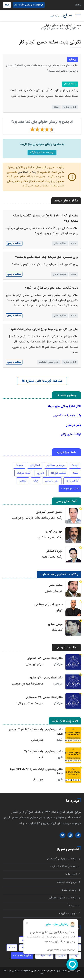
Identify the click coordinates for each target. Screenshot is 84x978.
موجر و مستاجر (56, 465)
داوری (40, 473)
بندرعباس (37, 740)
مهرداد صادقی (54, 551)
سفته (56, 107)
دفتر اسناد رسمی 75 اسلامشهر (44, 697)
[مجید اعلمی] (73, 589)
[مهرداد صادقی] (73, 554)
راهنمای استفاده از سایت (63, 867)
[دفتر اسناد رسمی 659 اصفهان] (73, 662)
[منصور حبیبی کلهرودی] (73, 515)
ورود (7, 5)
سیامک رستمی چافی (29, 703)
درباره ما (72, 906)
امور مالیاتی (52, 480)
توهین (23, 480)
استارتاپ (35, 465)
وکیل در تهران (73, 424)
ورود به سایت (69, 890)
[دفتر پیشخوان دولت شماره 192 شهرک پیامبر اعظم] (73, 735)
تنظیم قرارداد (58, 473)
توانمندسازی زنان (71, 434)
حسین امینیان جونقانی (48, 604)
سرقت (19, 465)
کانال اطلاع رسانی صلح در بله (64, 406)
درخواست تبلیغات (67, 882)
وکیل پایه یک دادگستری (67, 415)
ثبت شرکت (23, 473)
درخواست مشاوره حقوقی (63, 898)
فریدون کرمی (54, 531)
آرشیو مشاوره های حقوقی (57, 25)
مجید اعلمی (55, 585)
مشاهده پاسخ (14, 243)
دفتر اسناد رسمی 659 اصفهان (45, 658)
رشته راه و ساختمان (50, 537)
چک (35, 480)
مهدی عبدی (55, 624)
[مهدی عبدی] (73, 628)
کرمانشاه (57, 630)
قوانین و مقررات (68, 913)
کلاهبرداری (72, 480)
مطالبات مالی (60, 243)
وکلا (34, 172)
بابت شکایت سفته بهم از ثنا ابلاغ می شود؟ (51, 288)
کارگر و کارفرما (69, 107)
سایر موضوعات (70, 488)
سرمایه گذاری (59, 274)
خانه (78, 25)
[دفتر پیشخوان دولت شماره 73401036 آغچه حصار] (73, 775)
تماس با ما (71, 874)
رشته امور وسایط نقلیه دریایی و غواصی (37, 518)
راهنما (78, 5)
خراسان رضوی (54, 591)
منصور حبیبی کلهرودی (49, 512)
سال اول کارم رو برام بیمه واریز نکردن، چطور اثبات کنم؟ (44, 329)
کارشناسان (23, 172)
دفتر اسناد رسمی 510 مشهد (46, 677)
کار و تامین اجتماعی (49, 362)
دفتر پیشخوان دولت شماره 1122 (43, 751)
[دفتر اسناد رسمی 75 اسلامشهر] (73, 701)
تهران (59, 610)
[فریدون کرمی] (73, 535)
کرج (40, 757)
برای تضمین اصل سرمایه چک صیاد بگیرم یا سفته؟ (46, 257)
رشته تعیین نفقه (52, 557)
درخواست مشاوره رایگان (42, 152)
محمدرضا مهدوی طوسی (27, 683)
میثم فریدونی (34, 664)
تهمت (75, 465)
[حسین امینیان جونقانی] (73, 608)
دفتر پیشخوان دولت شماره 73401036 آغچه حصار (36, 771)
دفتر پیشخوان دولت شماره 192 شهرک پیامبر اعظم (36, 731)
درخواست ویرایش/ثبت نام (28, 5)
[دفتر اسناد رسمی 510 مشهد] (73, 681)
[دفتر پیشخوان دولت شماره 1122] (73, 755)
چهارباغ (38, 779)
